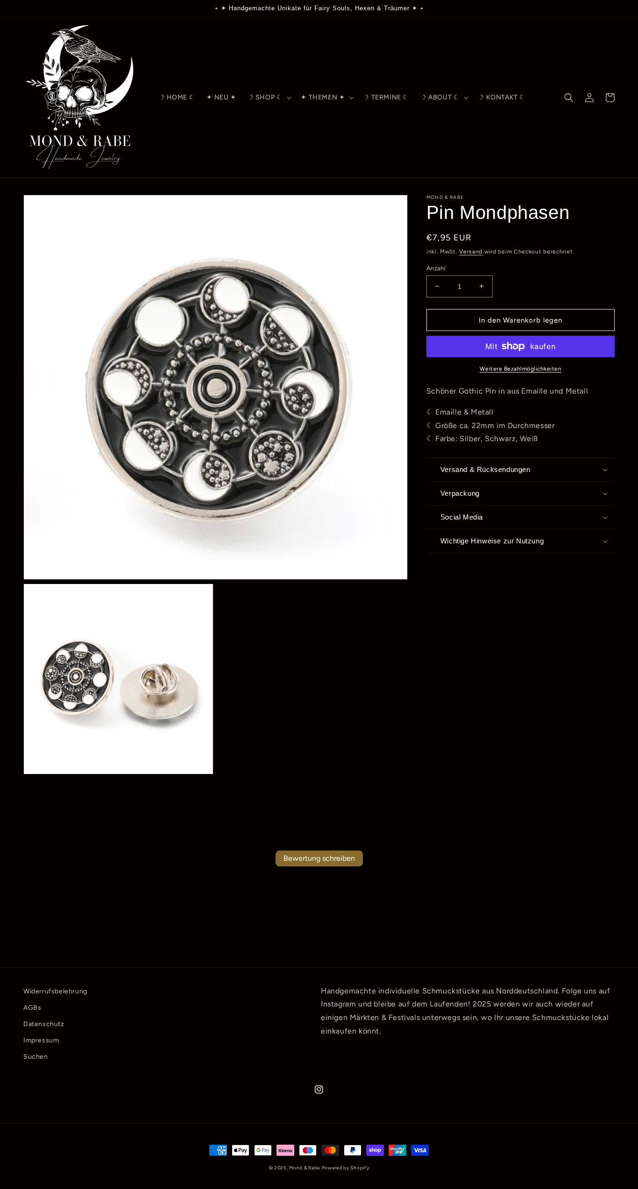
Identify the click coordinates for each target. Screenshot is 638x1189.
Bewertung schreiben (319, 858)
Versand (470, 251)
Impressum (41, 1040)
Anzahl (436, 267)
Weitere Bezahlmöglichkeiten (521, 369)
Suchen (35, 1057)
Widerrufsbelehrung (55, 991)
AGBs (32, 1008)
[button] (269, 97)
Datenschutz (43, 1024)
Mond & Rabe (304, 1168)
